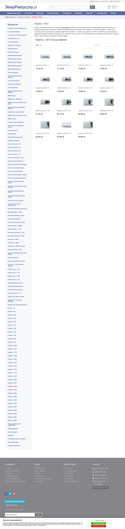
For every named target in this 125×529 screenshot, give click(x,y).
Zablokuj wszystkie (98, 526)
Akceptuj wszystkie (98, 523)
